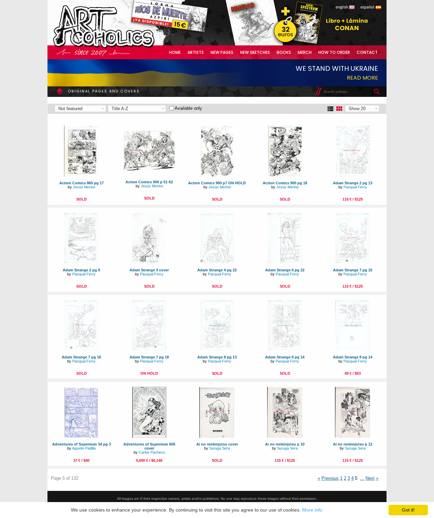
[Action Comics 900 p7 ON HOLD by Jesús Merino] (217, 175)
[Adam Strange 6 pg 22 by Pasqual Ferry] (285, 262)
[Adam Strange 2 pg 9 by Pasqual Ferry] (81, 262)
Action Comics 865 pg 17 (81, 183)
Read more (362, 78)
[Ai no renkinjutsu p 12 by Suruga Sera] (352, 436)
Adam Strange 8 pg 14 (284, 357)
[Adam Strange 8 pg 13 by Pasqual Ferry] (217, 349)
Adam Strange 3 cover (149, 270)
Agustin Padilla (84, 448)
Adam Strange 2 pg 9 (81, 270)
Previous (330, 478)
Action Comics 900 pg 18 (285, 183)
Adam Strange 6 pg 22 (284, 270)
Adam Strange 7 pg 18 (149, 357)
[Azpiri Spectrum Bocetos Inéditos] (296, 43)
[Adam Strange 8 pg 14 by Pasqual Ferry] (285, 349)
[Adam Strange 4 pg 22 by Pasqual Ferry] (217, 262)
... (362, 478)
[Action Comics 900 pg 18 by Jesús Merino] (285, 175)
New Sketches (255, 52)
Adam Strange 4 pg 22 (217, 270)
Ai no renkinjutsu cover (217, 444)
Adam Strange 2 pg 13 (352, 183)
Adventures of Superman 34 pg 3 (81, 444)
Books (284, 52)
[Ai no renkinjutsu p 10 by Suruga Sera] (284, 436)
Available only (188, 108)
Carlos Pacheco (152, 452)
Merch (305, 52)
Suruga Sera (219, 448)
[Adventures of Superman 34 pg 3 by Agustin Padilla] (81, 436)
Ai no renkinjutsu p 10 (284, 444)
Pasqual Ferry (355, 187)
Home (175, 52)
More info (312, 510)
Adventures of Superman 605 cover (149, 446)
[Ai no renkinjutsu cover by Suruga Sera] (217, 436)
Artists (196, 52)
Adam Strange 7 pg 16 (81, 357)
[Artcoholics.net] (116, 47)
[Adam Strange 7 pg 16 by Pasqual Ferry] (81, 349)
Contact (367, 52)
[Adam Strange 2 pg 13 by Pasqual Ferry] (352, 175)
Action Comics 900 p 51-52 (149, 182)
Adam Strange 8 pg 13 (217, 357)
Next (370, 478)
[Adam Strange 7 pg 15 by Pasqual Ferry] (352, 262)
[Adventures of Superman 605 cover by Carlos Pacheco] (149, 436)
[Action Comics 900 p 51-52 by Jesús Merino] (149, 168)
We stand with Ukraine (337, 68)
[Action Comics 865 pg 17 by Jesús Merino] (81, 175)
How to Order (334, 52)
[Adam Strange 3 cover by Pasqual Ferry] (149, 262)
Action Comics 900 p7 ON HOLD (217, 183)
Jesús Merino (84, 187)
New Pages (222, 52)
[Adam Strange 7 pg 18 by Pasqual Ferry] (149, 349)
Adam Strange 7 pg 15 (352, 270)
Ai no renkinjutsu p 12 (352, 444)
